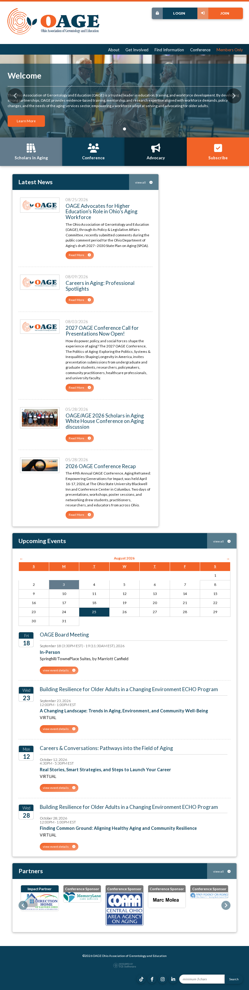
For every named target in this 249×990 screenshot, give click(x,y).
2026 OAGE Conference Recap (101, 466)
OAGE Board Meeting (64, 634)
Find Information (169, 49)
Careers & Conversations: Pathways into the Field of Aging (106, 748)
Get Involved (136, 49)
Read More (77, 255)
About (113, 49)
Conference (200, 49)
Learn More (26, 121)
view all (140, 182)
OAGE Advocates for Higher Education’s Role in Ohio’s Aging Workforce (102, 211)
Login (179, 13)
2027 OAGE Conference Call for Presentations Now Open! (102, 331)
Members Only (230, 49)
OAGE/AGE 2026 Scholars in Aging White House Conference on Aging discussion (105, 421)
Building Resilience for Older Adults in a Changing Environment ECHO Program (129, 689)
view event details (56, 670)
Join (224, 13)
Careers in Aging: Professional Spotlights (100, 286)
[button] (15, 95)
